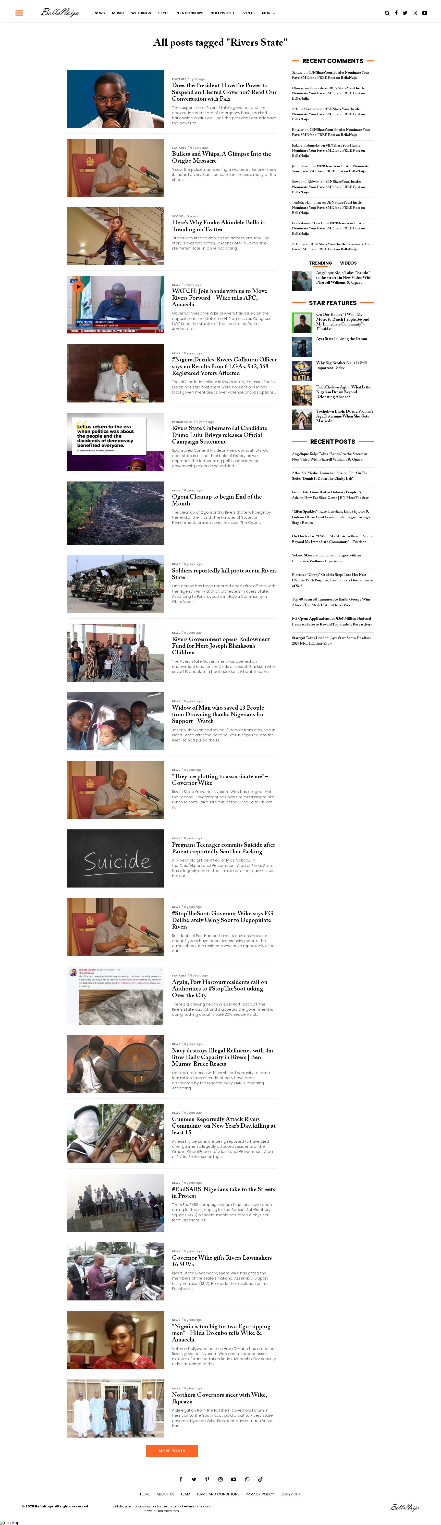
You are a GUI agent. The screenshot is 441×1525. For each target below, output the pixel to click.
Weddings (141, 13)
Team (185, 1494)
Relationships (189, 13)
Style (163, 13)
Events (248, 13)
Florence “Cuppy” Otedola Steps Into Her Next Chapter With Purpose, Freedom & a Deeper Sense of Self (332, 580)
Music (118, 13)
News (100, 13)
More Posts (171, 1451)
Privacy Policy (260, 1494)
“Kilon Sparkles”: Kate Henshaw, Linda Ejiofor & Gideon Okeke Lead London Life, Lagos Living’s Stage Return (331, 517)
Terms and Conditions (218, 1494)
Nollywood (222, 13)
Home (145, 1494)
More (267, 13)
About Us (165, 1494)
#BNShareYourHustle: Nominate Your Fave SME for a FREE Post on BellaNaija (329, 93)
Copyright (290, 1494)
